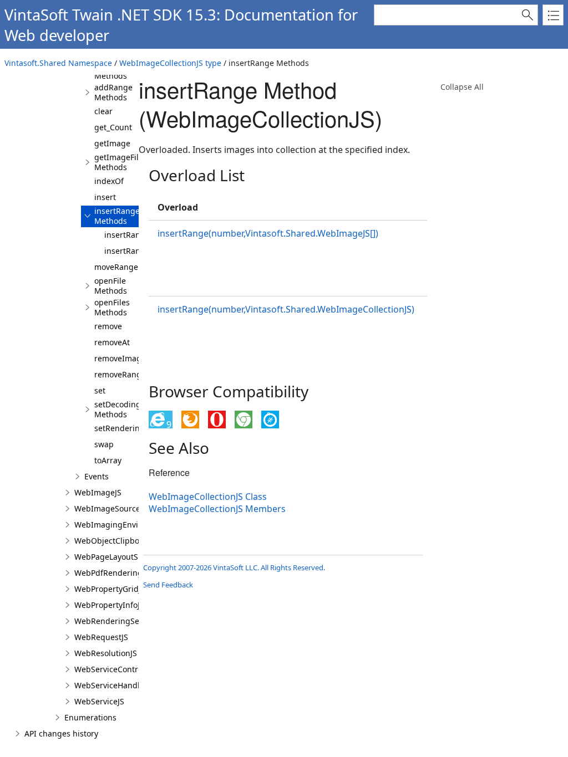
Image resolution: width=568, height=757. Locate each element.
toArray (107, 460)
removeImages (122, 358)
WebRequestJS (101, 637)
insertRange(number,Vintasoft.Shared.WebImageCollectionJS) (286, 309)
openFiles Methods (112, 307)
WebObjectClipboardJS (116, 540)
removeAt (112, 342)
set (99, 390)
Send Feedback (168, 585)
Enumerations (90, 717)
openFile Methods (110, 285)
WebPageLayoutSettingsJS (122, 556)
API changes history (61, 733)
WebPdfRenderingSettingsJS (127, 572)
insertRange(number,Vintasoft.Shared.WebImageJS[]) (268, 233)
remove (108, 326)
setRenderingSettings (134, 428)
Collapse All (462, 86)
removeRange (120, 374)
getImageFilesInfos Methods (130, 162)
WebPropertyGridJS (109, 589)
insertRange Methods (117, 216)
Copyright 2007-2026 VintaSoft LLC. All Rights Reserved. (234, 567)
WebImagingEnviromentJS (123, 524)
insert (105, 197)
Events (96, 476)
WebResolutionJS (105, 653)
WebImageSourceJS (110, 508)
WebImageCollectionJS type (170, 63)
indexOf (109, 181)
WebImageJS (97, 492)
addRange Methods (113, 92)
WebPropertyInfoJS (109, 605)
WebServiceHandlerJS (114, 685)
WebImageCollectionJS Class (208, 496)
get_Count (113, 127)
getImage (112, 143)
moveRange (116, 267)
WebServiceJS (99, 701)
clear (103, 111)
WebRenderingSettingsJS (121, 621)
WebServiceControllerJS (117, 669)
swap (104, 444)
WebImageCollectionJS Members (217, 509)
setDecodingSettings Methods (132, 409)
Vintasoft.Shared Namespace (58, 63)
